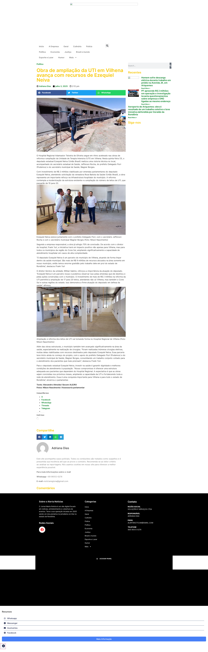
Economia (55, 52)
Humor (61, 57)
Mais (71, 57)
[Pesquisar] (170, 66)
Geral (66, 46)
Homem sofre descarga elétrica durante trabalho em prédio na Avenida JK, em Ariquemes (156, 81)
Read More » (145, 88)
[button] (107, 46)
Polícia (89, 46)
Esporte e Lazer (46, 57)
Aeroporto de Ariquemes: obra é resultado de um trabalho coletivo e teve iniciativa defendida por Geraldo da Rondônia (149, 110)
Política (42, 52)
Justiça (68, 52)
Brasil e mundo (83, 52)
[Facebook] (42, 530)
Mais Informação (104, 639)
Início (41, 46)
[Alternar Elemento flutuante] (3, 646)
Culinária (77, 46)
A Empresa (54, 46)
